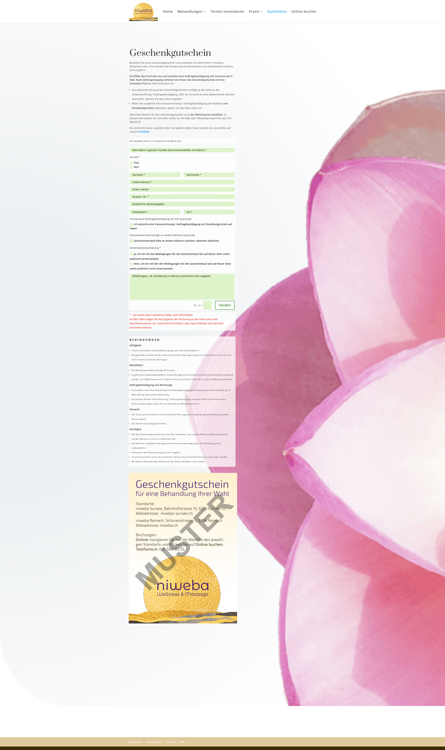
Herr (136, 167)
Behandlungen (189, 12)
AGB (182, 741)
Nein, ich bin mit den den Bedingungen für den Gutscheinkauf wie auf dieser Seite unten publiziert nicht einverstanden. (180, 266)
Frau (136, 162)
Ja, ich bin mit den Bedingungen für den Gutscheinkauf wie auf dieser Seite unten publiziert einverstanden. (180, 256)
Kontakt (170, 741)
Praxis (254, 12)
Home (168, 12)
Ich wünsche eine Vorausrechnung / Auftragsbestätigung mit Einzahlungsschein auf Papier (181, 226)
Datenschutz (153, 741)
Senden (225, 305)
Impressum (135, 741)
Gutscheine (277, 12)
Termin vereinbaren (227, 12)
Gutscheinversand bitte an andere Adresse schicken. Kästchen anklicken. (177, 240)
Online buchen (303, 12)
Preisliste (143, 131)
